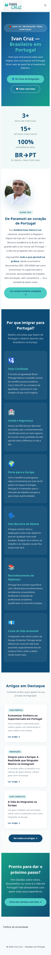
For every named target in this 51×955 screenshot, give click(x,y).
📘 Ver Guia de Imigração (25, 78)
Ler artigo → (14, 736)
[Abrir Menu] (45, 5)
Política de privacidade (15, 927)
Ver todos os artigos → (25, 838)
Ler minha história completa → (25, 293)
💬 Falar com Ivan (25, 88)
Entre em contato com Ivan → (26, 901)
